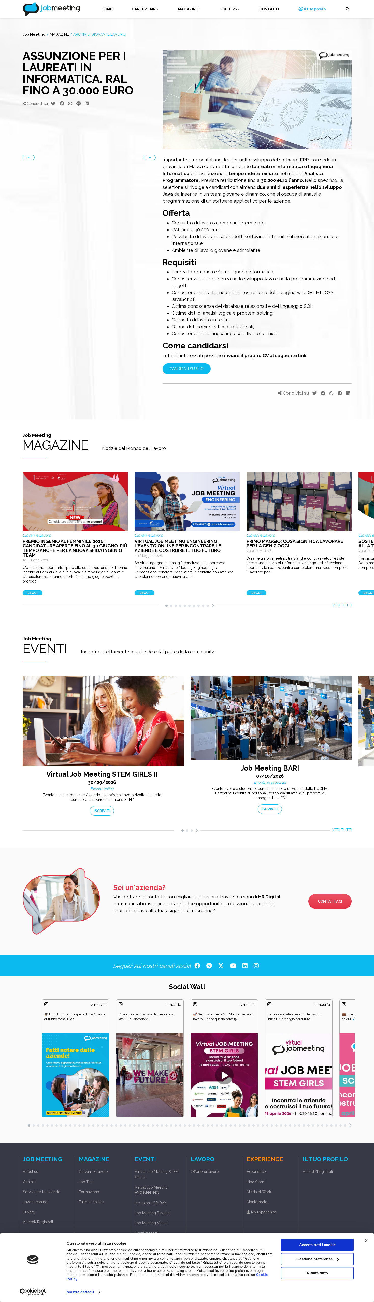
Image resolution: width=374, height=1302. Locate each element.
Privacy (29, 1212)
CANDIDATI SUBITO (187, 368)
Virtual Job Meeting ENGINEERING (151, 1190)
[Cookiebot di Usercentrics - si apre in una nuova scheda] (33, 1292)
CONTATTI (269, 9)
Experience (256, 1171)
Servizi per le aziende (41, 1192)
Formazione (89, 1192)
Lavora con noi (35, 1202)
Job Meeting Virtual (151, 1223)
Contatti (29, 1182)
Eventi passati (146, 1233)
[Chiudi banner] (366, 1240)
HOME (107, 9)
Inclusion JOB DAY (150, 1203)
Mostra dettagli (80, 1292)
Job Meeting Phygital (152, 1213)
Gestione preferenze (314, 1259)
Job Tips (86, 1182)
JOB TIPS (229, 9)
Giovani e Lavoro (93, 1171)
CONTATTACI (330, 901)
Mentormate (257, 1202)
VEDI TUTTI (342, 605)
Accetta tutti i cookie (317, 1245)
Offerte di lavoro (205, 1171)
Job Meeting (34, 34)
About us (30, 1171)
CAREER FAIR (144, 9)
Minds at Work (259, 1192)
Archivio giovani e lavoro (99, 34)
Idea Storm (256, 1182)
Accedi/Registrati (38, 1222)
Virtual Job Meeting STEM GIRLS (156, 1174)
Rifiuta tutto (317, 1273)
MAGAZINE (188, 9)
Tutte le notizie (91, 1202)
